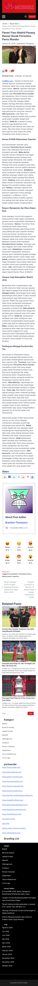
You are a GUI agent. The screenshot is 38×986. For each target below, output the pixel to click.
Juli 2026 (5, 931)
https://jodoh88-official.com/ (12, 800)
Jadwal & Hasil (7, 731)
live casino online (8, 819)
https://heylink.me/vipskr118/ (12, 786)
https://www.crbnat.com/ (11, 767)
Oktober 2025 (7, 966)
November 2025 (8, 962)
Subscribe (32, 16)
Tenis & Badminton (9, 754)
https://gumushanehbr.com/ (12, 781)
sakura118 (5, 824)
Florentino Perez (25, 574)
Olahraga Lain (7, 739)
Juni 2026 (6, 935)
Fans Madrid (13, 574)
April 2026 (6, 943)
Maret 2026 (6, 947)
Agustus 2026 (7, 928)
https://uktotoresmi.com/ (11, 833)
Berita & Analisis (8, 727)
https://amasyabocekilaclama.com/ (15, 805)
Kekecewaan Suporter (10, 576)
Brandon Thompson (26, 43)
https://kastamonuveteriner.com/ (14, 810)
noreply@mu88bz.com (19, 528)
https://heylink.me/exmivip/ (12, 791)
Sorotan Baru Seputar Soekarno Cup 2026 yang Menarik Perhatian (18, 630)
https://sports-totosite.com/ (12, 777)
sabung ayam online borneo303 (14, 828)
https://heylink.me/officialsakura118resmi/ (17, 795)
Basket (4, 724)
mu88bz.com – (8, 81)
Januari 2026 (7, 954)
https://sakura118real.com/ (11, 772)
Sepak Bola (5, 571)
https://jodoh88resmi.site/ (11, 814)
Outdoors (5, 743)
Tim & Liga (6, 758)
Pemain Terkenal (8, 746)
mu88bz (25, 983)
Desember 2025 (8, 958)
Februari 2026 (7, 951)
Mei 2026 (5, 939)
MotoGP (5, 735)
